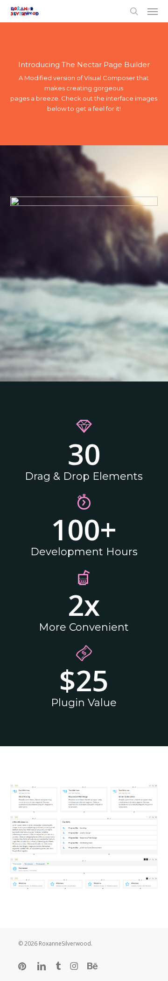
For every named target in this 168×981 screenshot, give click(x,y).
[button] (152, 11)
